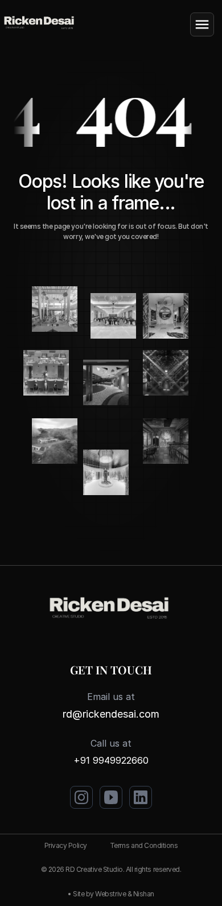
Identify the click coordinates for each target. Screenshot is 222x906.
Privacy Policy (65, 845)
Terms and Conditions (144, 845)
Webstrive (110, 893)
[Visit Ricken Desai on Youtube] (111, 797)
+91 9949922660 (111, 760)
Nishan (143, 893)
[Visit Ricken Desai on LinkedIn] (140, 797)
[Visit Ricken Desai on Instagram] (81, 797)
